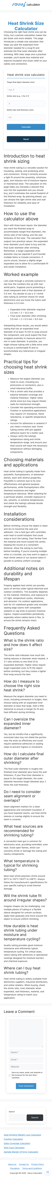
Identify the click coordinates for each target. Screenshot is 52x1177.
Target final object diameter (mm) (20, 82)
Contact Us (24, 1164)
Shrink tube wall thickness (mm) (20, 110)
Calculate (26, 127)
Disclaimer (15, 1168)
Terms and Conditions (32, 1168)
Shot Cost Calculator (14, 1147)
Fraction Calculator (13, 1139)
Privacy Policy (37, 1164)
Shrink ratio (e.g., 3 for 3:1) (18, 96)
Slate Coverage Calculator (17, 1143)
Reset (26, 139)
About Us (12, 1164)
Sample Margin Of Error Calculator (21, 1152)
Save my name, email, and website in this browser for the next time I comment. (27, 1075)
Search (12, 1112)
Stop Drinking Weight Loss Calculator (22, 1135)
